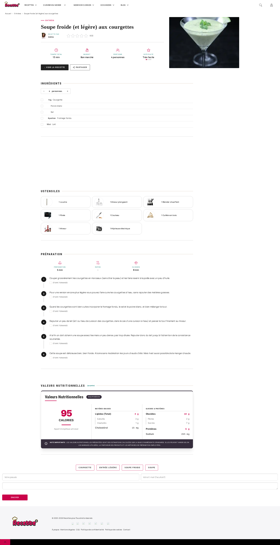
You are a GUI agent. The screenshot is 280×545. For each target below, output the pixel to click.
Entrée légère (108, 467)
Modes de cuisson (82, 5)
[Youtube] (102, 523)
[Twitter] (78, 523)
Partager (81, 67)
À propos (55, 529)
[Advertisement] (117, 162)
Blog (123, 5)
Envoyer (15, 497)
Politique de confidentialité (92, 529)
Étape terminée (60, 283)
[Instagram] (84, 523)
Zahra (51, 37)
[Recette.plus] (13, 5)
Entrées (17, 13)
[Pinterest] (90, 523)
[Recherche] (260, 5)
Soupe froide (132, 467)
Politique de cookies (113, 529)
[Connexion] (271, 5)
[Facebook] (73, 524)
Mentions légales (67, 529)
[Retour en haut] (5, 542)
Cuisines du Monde (52, 5)
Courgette (85, 467)
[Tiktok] (108, 523)
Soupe (151, 467)
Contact (126, 529)
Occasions (105, 5)
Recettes (29, 5)
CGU (78, 529)
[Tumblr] (96, 523)
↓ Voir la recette (54, 67)
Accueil (8, 13)
